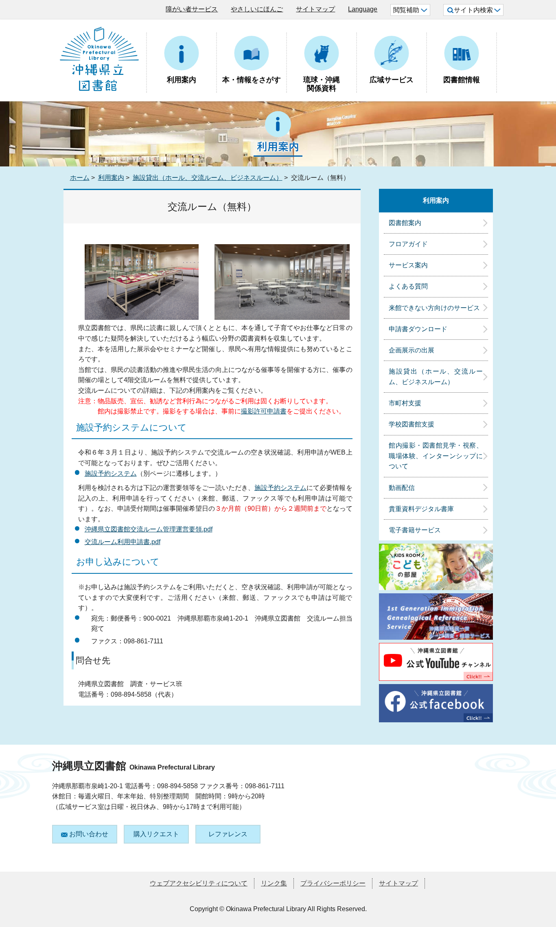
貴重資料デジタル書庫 (421, 508)
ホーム (80, 177)
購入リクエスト (156, 834)
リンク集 (274, 883)
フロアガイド (408, 243)
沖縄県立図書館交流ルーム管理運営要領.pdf (148, 529)
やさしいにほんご (257, 9)
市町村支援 (405, 403)
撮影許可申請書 (264, 411)
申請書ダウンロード (418, 329)
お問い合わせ (88, 834)
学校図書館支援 (411, 424)
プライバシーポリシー (333, 883)
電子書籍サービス (415, 530)
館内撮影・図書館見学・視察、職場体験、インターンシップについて (435, 456)
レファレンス (227, 834)
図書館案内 (405, 222)
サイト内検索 (473, 10)
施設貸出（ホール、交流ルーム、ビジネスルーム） (207, 177)
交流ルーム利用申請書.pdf (122, 541)
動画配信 (402, 487)
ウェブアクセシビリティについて (198, 883)
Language (362, 9)
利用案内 (111, 177)
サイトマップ (315, 9)
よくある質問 (408, 286)
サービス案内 (408, 265)
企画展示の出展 (411, 350)
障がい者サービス (192, 9)
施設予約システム (111, 473)
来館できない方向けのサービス (434, 307)
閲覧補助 (406, 10)
